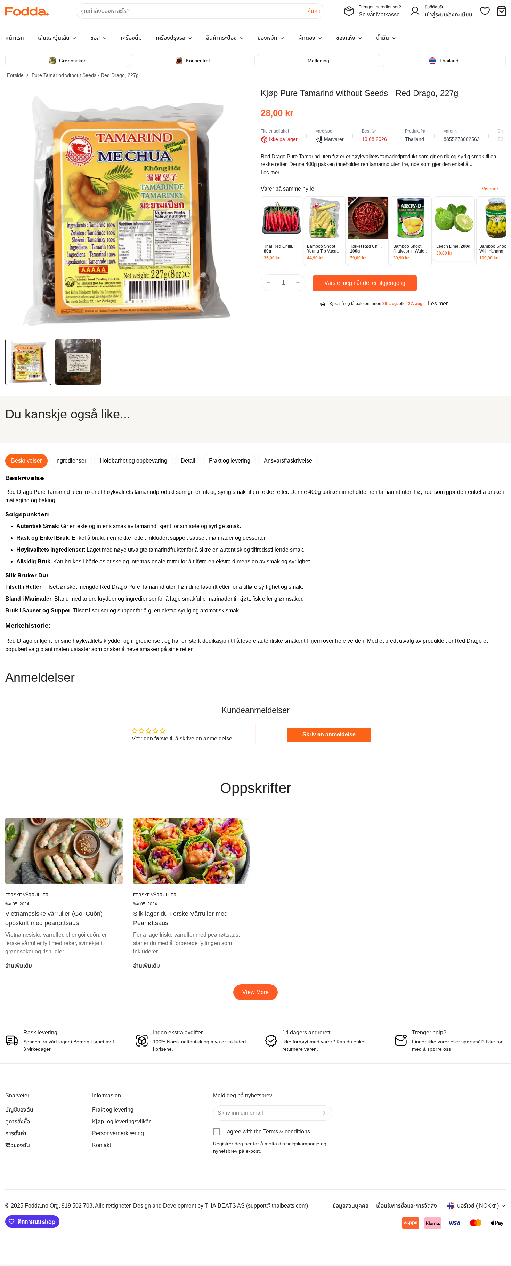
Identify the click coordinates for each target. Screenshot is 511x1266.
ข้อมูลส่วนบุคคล (350, 1206)
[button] (501, 11)
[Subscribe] (324, 1113)
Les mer (270, 172)
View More (255, 992)
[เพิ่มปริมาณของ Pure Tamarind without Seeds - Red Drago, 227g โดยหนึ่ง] (298, 283)
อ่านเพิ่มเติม (18, 966)
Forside (15, 75)
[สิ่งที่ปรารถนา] (485, 11)
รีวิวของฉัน (17, 1145)
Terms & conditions (286, 1132)
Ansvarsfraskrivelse (288, 461)
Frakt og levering (229, 461)
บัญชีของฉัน (19, 1110)
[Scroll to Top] (497, 1228)
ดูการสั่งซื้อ (17, 1121)
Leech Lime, (453, 246)
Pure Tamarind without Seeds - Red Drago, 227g (85, 75)
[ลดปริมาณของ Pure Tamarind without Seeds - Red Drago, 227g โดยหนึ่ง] (268, 283)
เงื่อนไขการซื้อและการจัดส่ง (406, 1206)
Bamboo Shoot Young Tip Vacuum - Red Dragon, (324, 249)
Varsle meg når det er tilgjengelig (364, 283)
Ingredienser (70, 461)
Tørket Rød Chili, (366, 249)
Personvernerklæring (118, 1133)
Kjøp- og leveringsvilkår (121, 1121)
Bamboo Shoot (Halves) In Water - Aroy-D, (410, 249)
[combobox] (200, 11)
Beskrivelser (26, 461)
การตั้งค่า (15, 1133)
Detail (188, 461)
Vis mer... (492, 189)
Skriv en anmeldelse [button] (329, 734)
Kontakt (101, 1145)
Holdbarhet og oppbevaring (133, 461)
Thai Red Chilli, (278, 249)
